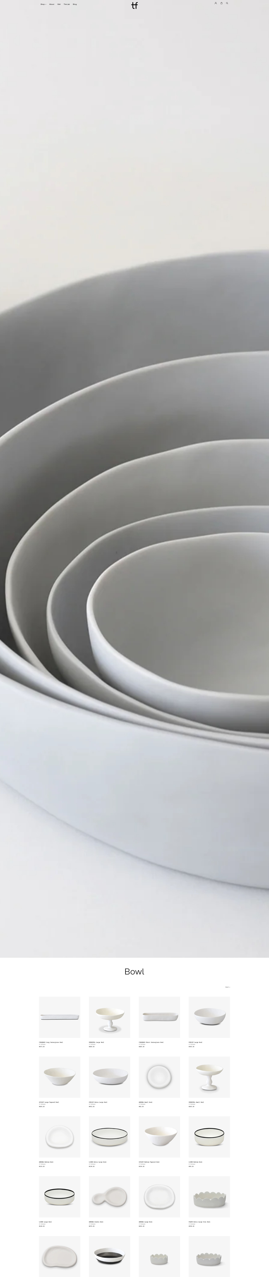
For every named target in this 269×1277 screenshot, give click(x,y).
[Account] (216, 3)
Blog (75, 4)
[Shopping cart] (221, 3)
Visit (59, 4)
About (51, 4)
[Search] (227, 3)
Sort (227, 987)
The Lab (67, 4)
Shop (43, 4)
